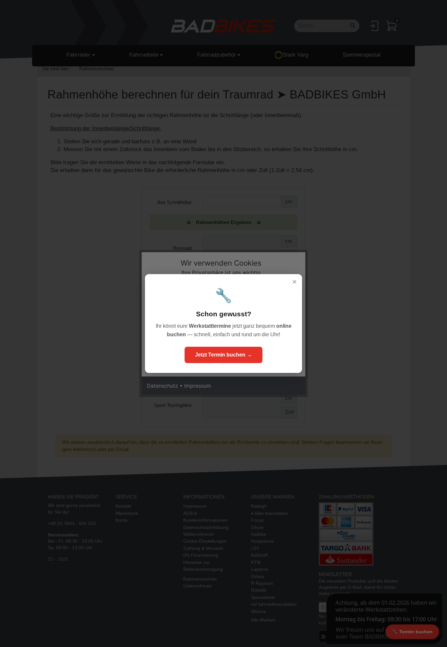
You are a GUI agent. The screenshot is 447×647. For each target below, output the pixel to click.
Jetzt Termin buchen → (223, 355)
